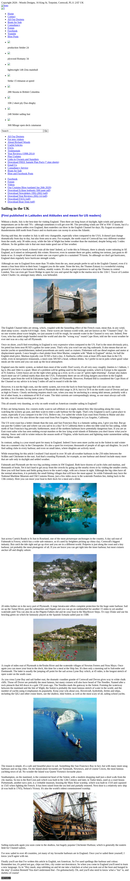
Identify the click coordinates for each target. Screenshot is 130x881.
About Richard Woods (19, 142)
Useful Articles (15, 145)
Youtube (12, 33)
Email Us (12, 165)
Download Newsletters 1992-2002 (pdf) (28, 193)
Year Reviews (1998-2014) (21, 153)
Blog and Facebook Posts (20, 173)
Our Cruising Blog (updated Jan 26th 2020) (29, 187)
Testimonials (14, 150)
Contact (11, 16)
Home (11, 13)
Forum (11, 28)
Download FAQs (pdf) (19, 199)
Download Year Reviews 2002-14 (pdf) (27, 196)
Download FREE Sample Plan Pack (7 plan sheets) (33, 162)
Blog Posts (13, 36)
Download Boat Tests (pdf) (21, 201)
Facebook (12, 30)
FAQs (11, 148)
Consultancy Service (18, 167)
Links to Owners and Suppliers (23, 159)
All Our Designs (16, 19)
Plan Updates (14, 156)
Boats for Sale (15, 22)
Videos (11, 184)
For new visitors (16, 139)
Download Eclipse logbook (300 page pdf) (29, 190)
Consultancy (14, 25)
